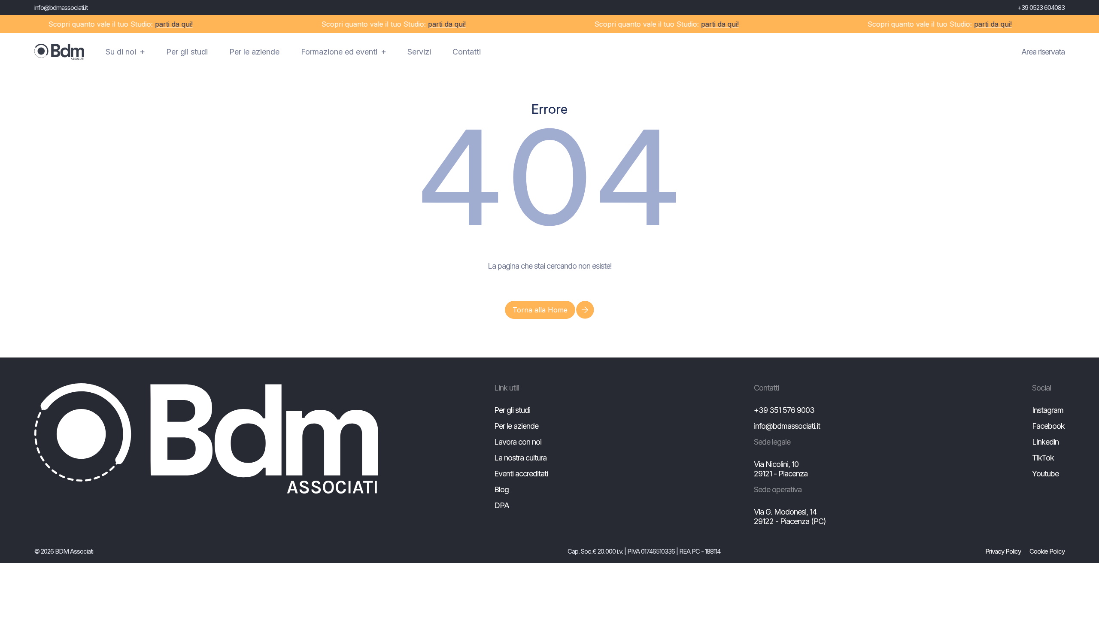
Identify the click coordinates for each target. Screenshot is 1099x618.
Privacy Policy (1003, 551)
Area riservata (1043, 51)
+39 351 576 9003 (784, 410)
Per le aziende (516, 425)
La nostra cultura (520, 457)
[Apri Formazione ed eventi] (384, 52)
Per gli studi (512, 410)
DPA (501, 505)
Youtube (1045, 473)
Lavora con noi (517, 441)
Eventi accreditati (521, 473)
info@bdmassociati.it (61, 7)
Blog (501, 489)
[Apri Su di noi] (142, 52)
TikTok (1043, 457)
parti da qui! (164, 24)
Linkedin (1045, 441)
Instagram (1047, 410)
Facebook (1048, 425)
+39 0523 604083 (1041, 7)
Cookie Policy (1047, 551)
